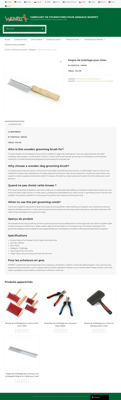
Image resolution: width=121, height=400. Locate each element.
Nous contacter (36, 39)
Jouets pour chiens (53, 39)
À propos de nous (20, 39)
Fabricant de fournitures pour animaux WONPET (64, 17)
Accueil (7, 39)
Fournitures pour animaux (93, 39)
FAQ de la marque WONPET (15, 45)
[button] (61, 61)
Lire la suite (22, 330)
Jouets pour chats (72, 39)
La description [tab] (14, 124)
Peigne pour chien (82, 81)
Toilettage (32, 49)
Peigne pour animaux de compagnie (101, 81)
